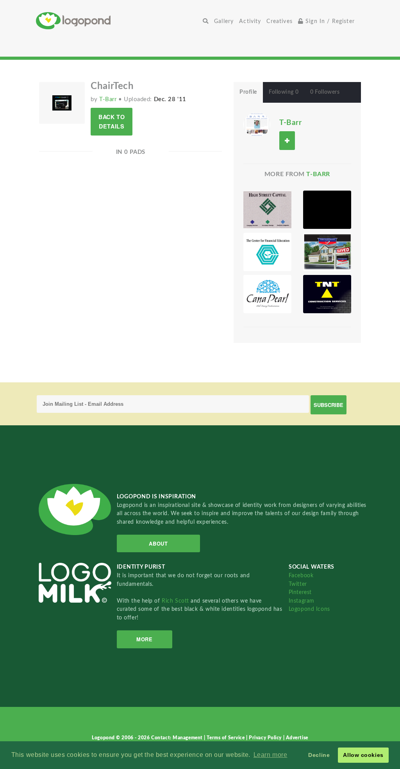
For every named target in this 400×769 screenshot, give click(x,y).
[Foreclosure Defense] (327, 252)
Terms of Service (226, 737)
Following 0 (283, 92)
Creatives (279, 21)
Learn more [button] (271, 754)
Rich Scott (176, 601)
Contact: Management (177, 737)
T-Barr (108, 99)
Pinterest (300, 592)
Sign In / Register (329, 21)
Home (118, 20)
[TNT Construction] (327, 294)
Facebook (301, 575)
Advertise (297, 737)
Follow (287, 140)
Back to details (111, 121)
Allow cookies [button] (363, 755)
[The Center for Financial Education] (267, 252)
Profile (248, 92)
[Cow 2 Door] (327, 210)
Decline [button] (319, 755)
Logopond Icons (309, 609)
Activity (250, 21)
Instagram (301, 601)
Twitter (298, 584)
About (158, 543)
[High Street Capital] (267, 210)
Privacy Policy (266, 737)
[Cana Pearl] (267, 294)
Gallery (224, 21)
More (144, 639)
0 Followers (324, 92)
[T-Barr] (256, 124)
